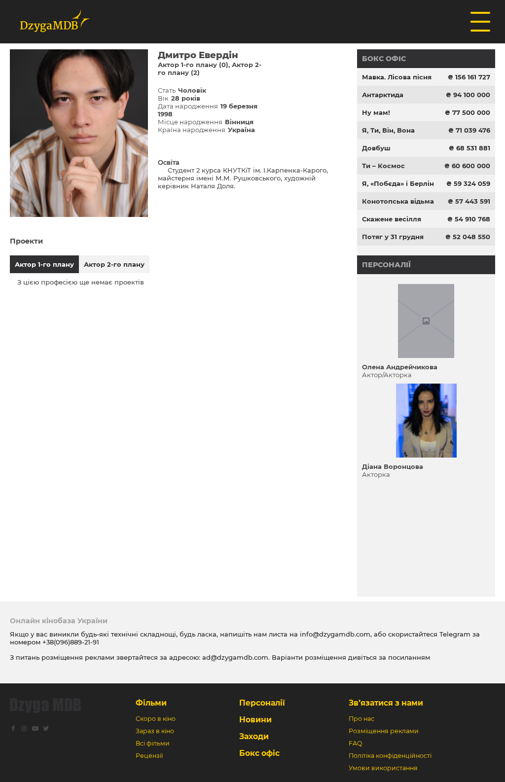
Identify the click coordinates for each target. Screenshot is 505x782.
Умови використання (383, 768)
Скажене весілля (391, 219)
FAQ (355, 743)
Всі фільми (153, 743)
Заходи (254, 736)
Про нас (361, 718)
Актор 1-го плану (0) (193, 65)
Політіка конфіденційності (390, 755)
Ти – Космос (383, 166)
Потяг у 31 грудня (393, 237)
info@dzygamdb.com (334, 634)
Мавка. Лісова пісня (397, 77)
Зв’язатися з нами (386, 703)
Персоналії (386, 264)
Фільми (151, 703)
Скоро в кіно (156, 718)
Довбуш (376, 148)
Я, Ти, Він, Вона (388, 130)
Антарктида (382, 95)
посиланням (409, 657)
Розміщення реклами (384, 731)
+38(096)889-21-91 (70, 642)
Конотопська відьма (398, 201)
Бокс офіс (384, 58)
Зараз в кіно (155, 731)
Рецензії (149, 755)
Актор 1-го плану (44, 264)
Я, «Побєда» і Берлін (398, 183)
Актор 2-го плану (114, 264)
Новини (255, 719)
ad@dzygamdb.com (235, 657)
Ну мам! (376, 112)
